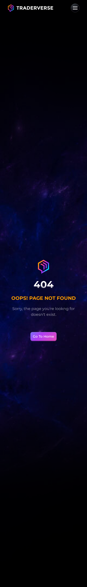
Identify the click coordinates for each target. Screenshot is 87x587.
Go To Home (43, 336)
